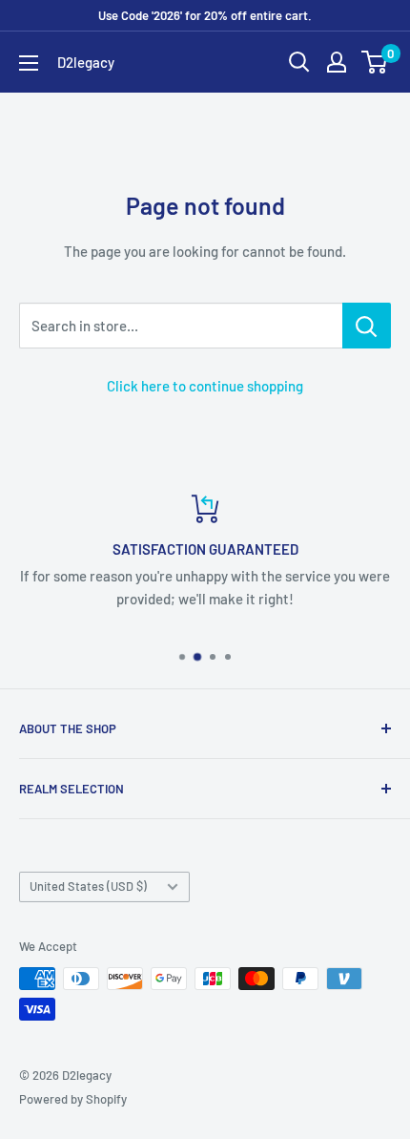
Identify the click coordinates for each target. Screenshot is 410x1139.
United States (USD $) (88, 886)
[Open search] (299, 62)
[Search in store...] (366, 325)
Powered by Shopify (73, 1099)
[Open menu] (28, 63)
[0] (375, 62)
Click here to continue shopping (205, 385)
